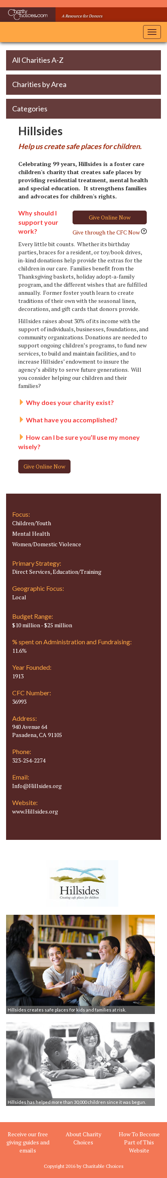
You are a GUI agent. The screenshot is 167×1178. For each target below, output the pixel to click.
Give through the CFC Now (107, 232)
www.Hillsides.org (35, 811)
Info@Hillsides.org (37, 786)
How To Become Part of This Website (139, 1142)
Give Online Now (110, 217)
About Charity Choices (83, 1138)
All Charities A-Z (38, 59)
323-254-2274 (28, 760)
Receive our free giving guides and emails (27, 1142)
